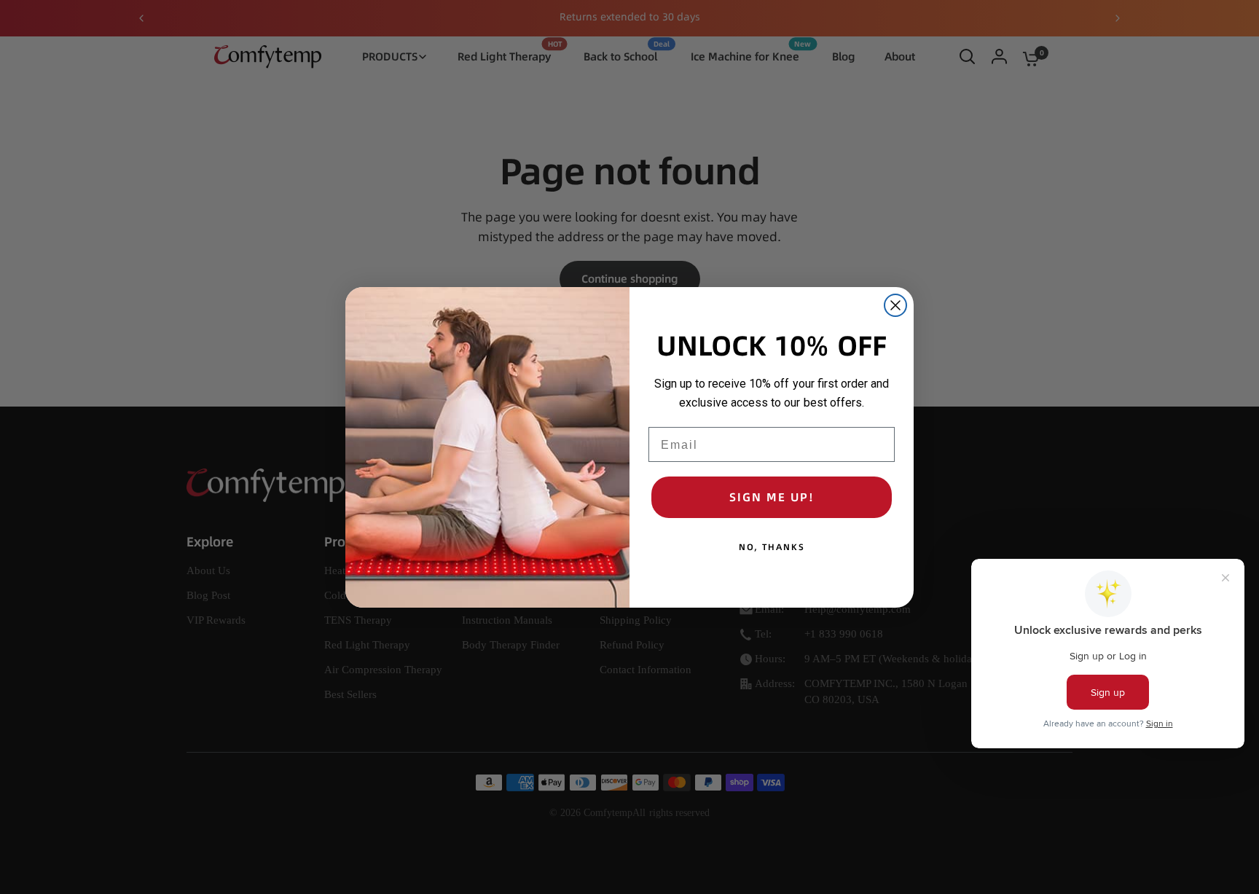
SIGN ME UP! (772, 497)
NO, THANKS (772, 547)
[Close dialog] (895, 305)
